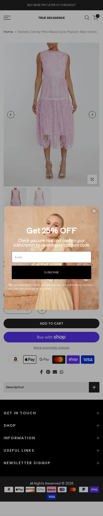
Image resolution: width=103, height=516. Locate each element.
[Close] (94, 211)
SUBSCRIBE (51, 272)
